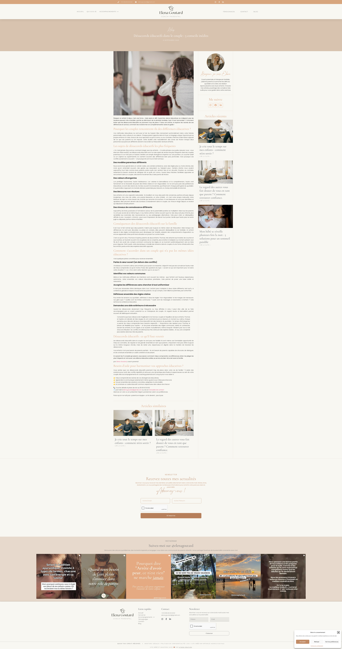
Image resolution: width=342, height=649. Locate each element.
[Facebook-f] (166, 619)
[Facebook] (215, 105)
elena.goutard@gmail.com (132, 390)
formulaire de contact (156, 390)
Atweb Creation (185, 647)
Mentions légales (152, 643)
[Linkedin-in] (220, 105)
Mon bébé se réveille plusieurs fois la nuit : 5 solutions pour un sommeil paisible (215, 237)
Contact (244, 11)
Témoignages (229, 11)
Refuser (316, 642)
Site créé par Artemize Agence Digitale (207, 643)
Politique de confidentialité (317, 646)
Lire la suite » (120, 446)
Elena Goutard (121, 362)
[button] (338, 632)
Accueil (80, 11)
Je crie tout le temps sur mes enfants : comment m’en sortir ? (133, 441)
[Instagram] (210, 105)
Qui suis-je (92, 11)
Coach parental (171, 17)
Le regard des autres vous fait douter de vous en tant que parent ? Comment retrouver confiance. (172, 445)
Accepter (303, 642)
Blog (256, 11)
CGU (188, 643)
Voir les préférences (331, 642)
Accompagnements (107, 11)
